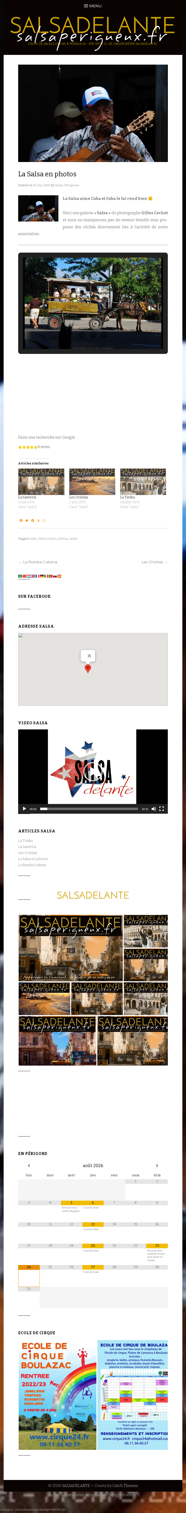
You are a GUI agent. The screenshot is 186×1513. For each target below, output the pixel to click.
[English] (33, 576)
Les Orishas (78, 497)
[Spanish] (59, 576)
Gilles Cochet (47, 538)
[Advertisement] (93, 393)
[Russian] (55, 576)
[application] (93, 771)
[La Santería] (41, 482)
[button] (82, 335)
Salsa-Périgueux (67, 185)
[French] (38, 576)
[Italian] (46, 576)
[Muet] (153, 808)
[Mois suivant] (157, 1166)
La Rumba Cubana (37, 561)
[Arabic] (20, 576)
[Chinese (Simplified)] (25, 576)
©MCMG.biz (58, 1509)
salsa (73, 538)
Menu (95, 6)
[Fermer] (89, 656)
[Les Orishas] (92, 482)
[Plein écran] (161, 808)
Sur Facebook (34, 596)
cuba (32, 538)
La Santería (27, 497)
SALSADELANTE (76, 1485)
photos (63, 538)
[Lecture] (24, 808)
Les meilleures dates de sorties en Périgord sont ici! (93, 1495)
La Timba (127, 497)
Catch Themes (125, 1485)
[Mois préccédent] (28, 1166)
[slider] (89, 809)
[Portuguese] (51, 576)
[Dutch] (29, 576)
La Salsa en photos (33, 859)
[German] (42, 576)
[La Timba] (143, 482)
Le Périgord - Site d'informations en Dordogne (25, 1509)
